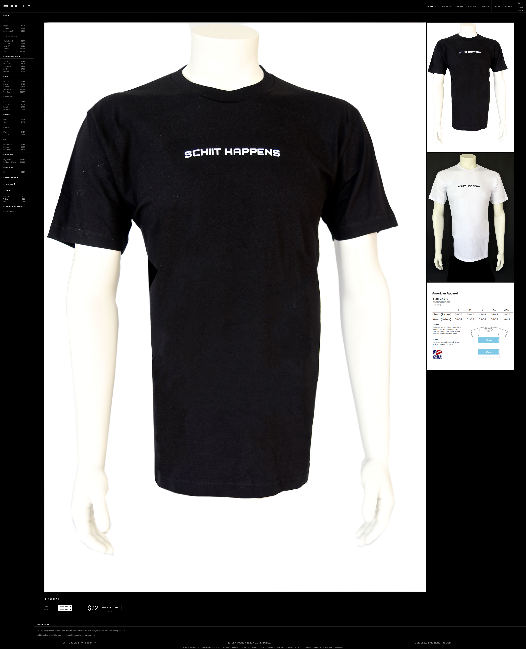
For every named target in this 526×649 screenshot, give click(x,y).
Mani (14, 132)
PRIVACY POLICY (294, 647)
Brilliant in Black (14, 162)
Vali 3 (14, 61)
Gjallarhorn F (14, 41)
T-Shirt (14, 199)
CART (520, 2)
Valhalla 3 (14, 66)
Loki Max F (14, 150)
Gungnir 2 (14, 89)
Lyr (14, 172)
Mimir (14, 84)
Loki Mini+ (14, 144)
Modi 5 (14, 81)
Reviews (472, 6)
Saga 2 (14, 104)
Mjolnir (14, 72)
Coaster (14, 196)
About (497, 6)
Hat (14, 202)
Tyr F (14, 51)
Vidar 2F (14, 43)
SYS (14, 102)
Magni (14, 26)
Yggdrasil (14, 92)
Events (485, 6)
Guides (460, 6)
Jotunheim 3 (14, 31)
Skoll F (14, 135)
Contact (509, 6)
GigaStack (14, 159)
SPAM (520, 10)
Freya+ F (14, 110)
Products (431, 6)
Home (185, 647)
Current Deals (8, 211)
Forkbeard (446, 6)
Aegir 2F (14, 46)
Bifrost (14, 87)
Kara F (14, 107)
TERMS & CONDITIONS (276, 647)
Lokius (14, 147)
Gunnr (14, 122)
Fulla (14, 119)
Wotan (14, 49)
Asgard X (14, 28)
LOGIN (520, 7)
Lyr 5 (14, 69)
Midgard (14, 64)
